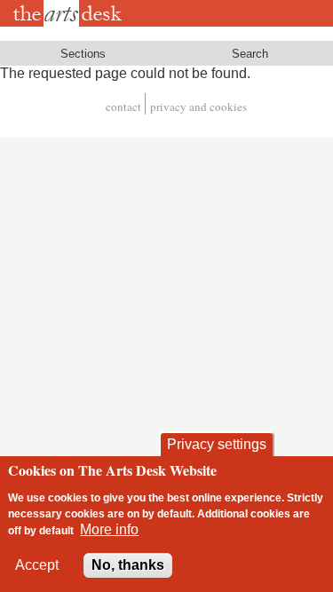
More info (109, 529)
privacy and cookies (198, 106)
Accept (37, 564)
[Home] (70, 13)
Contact (123, 106)
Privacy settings (216, 444)
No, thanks (127, 564)
